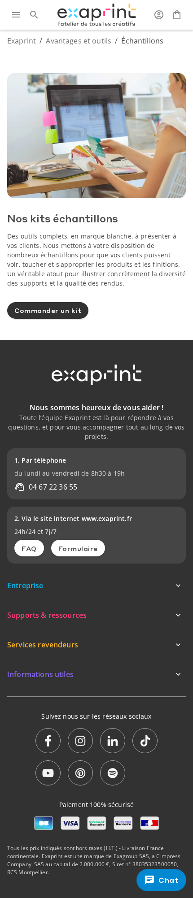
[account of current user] (159, 15)
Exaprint (21, 41)
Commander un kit (47, 310)
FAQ (29, 548)
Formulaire (78, 548)
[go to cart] (177, 15)
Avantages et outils (78, 41)
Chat (169, 880)
